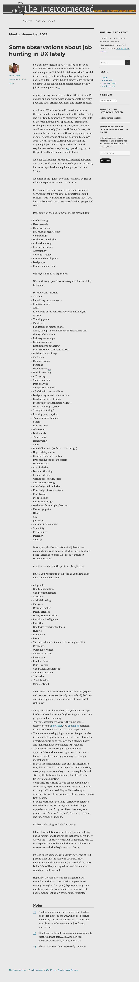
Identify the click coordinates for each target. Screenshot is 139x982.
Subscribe (105, 161)
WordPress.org (108, 86)
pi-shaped (73, 725)
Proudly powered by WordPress (42, 970)
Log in (104, 78)
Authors (40, 21)
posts (11, 83)
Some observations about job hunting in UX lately (50, 50)
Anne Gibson (14, 75)
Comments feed (109, 83)
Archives (27, 21)
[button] (59, 87)
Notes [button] (38, 905)
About (51, 21)
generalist (56, 725)
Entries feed (107, 81)
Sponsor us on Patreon (68, 970)
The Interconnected (17, 970)
